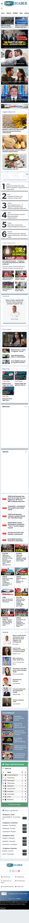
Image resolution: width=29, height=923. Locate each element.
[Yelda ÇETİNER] (6, 691)
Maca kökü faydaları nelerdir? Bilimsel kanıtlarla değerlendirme (16, 216)
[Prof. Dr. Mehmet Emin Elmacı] (6, 661)
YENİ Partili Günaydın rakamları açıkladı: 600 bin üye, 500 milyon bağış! (17, 235)
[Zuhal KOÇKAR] (6, 681)
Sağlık (9, 212)
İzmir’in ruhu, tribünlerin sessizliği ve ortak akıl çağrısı (19, 650)
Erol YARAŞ (14, 319)
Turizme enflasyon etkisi (18, 700)
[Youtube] (19, 871)
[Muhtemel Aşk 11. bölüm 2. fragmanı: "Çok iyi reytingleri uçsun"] (6, 350)
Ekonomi (6, 406)
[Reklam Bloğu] (14, 106)
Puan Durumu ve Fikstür (6, 881)
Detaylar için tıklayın (15, 804)
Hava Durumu (6, 877)
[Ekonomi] (26, 406)
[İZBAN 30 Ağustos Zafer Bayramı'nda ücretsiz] (21, 571)
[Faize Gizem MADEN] (6, 671)
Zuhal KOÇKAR (16, 683)
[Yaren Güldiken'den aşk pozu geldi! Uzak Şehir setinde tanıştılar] (6, 361)
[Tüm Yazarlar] (26, 296)
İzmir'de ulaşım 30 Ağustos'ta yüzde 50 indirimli (7, 600)
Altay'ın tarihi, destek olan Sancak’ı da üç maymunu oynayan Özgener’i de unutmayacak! (14, 302)
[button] (3, 39)
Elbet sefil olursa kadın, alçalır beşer (18, 659)
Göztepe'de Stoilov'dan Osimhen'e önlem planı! (14, 197)
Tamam (3, 908)
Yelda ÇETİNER (16, 694)
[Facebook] (10, 871)
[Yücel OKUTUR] (6, 702)
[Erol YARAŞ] (14, 311)
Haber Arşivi (20, 886)
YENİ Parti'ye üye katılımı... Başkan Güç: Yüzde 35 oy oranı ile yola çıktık (7, 622)
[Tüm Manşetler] (26, 243)
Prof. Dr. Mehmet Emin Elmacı (18, 663)
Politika (15, 13)
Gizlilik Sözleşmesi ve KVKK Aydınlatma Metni (13, 906)
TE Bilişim (18, 898)
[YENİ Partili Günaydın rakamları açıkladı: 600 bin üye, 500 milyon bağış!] (21, 548)
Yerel (3, 13)
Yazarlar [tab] (5, 296)
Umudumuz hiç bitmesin (17, 680)
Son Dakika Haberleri (8, 886)
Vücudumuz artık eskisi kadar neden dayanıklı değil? (20, 670)
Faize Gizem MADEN (18, 674)
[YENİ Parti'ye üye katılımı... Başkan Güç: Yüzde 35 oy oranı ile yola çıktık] (7, 612)
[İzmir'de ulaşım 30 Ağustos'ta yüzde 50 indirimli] (7, 592)
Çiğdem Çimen (16, 653)
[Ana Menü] (2, 3)
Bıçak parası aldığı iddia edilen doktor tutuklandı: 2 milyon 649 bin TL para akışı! (16, 187)
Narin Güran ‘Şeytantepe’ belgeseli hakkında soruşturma (16, 225)
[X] (13, 871)
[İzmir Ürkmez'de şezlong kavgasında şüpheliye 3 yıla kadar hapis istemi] (21, 612)
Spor (21, 13)
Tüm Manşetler (21, 880)
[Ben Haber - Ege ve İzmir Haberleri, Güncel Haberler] (15, 3)
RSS (5, 893)
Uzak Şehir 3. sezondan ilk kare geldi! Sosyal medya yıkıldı (16, 508)
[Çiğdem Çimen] (6, 651)
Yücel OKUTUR (16, 704)
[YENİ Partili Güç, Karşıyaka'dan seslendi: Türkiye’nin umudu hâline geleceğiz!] (21, 592)
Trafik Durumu (20, 877)
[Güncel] (26, 451)
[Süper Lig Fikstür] (26, 810)
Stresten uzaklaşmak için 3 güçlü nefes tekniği (19, 690)
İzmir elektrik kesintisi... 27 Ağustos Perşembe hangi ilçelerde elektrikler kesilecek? (17, 206)
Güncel (8, 13)
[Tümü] (26, 369)
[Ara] (2, 9)
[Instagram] (16, 871)
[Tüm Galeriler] (26, 329)
